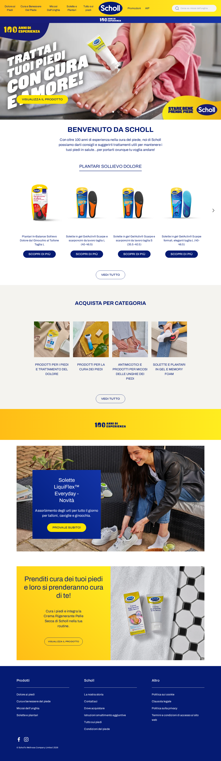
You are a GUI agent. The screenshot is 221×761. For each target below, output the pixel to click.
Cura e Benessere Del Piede (31, 8)
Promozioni (134, 8)
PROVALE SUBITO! (69, 527)
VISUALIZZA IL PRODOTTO (45, 99)
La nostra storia (93, 694)
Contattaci (90, 701)
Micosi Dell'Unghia (53, 8)
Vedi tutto (110, 274)
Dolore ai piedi (26, 694)
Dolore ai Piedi (10, 8)
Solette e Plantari (72, 8)
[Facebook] (19, 739)
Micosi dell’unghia (28, 708)
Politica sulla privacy (164, 708)
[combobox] (194, 8)
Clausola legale (161, 701)
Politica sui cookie (163, 694)
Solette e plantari (27, 715)
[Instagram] (26, 739)
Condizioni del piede (97, 729)
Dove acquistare (94, 708)
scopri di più (39, 254)
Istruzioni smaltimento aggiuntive (105, 715)
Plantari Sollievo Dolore (110, 166)
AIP (147, 8)
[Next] (213, 210)
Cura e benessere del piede (34, 701)
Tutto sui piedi (88, 8)
